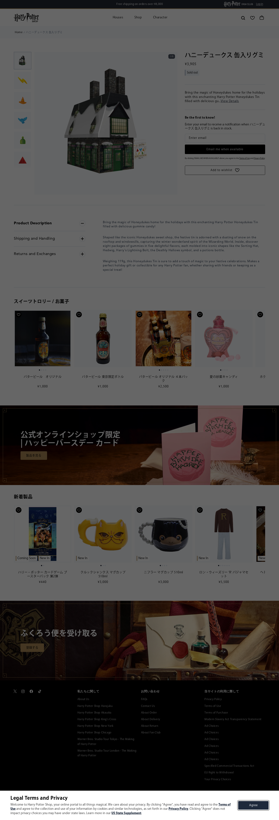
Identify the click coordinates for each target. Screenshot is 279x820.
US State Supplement (126, 813)
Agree (253, 805)
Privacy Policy (178, 809)
